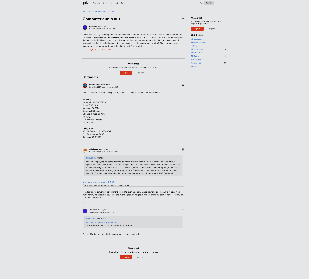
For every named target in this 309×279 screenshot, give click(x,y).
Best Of (194, 66)
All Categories (196, 39)
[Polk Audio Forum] (85, 3)
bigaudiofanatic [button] (94, 84)
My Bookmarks (208, 49)
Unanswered (208, 63)
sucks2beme (92, 218)
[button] (183, 19)
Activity (194, 46)
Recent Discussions (198, 42)
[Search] (201, 3)
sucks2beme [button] (93, 149)
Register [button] (140, 73)
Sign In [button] (126, 73)
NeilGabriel (91, 158)
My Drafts (208, 56)
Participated (196, 59)
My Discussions (197, 53)
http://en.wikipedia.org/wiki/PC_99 (98, 182)
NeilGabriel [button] (93, 26)
